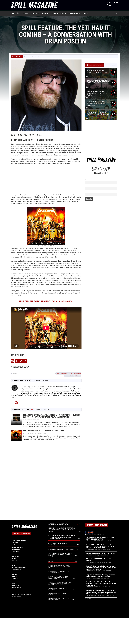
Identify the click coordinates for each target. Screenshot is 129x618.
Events (13, 565)
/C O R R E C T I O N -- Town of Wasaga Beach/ (100, 559)
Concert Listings (16, 569)
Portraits (14, 560)
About (85, 13)
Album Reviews (16, 549)
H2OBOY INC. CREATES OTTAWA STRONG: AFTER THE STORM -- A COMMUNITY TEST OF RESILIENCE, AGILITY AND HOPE (100, 546)
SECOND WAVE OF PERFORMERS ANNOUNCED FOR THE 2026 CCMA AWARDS (100, 538)
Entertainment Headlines (19, 567)
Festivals (14, 558)
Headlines (35, 13)
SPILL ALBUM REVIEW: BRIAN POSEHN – (46, 301)
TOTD (13, 583)
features (70, 373)
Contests (14, 576)
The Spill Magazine (26, 594)
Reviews (25, 13)
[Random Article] (35, 56)
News (13, 563)
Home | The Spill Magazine (19, 540)
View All (113, 65)
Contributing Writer (40, 380)
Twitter (63, 395)
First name (88, 180)
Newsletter (15, 542)
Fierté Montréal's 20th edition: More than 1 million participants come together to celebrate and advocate (101, 583)
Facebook (54, 395)
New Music (45, 13)
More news (88, 598)
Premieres (14, 545)
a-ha (58, 373)
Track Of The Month (59, 13)
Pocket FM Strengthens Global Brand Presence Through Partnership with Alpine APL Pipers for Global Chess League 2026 (100, 567)
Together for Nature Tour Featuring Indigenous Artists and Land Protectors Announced (100, 575)
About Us (14, 574)
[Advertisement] (46, 179)
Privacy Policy (15, 585)
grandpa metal (77, 373)
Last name (88, 186)
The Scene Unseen (16, 587)
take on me (78, 375)
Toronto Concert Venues (18, 572)
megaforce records (69, 375)
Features (15, 373)
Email (86, 192)
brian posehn (64, 373)
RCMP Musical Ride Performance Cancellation (100, 553)
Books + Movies (75, 13)
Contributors (15, 581)
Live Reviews (15, 556)
